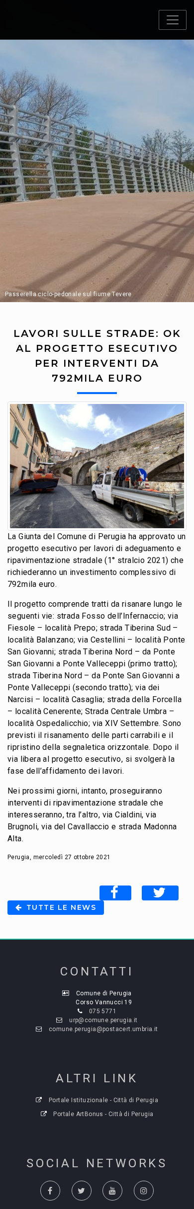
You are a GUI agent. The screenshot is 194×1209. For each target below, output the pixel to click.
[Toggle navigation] (173, 20)
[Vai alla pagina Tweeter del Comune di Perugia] (82, 1191)
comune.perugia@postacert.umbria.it (103, 1029)
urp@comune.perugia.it (103, 1020)
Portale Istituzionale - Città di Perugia (103, 1100)
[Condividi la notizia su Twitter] (160, 893)
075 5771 (102, 1011)
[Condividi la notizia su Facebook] (115, 893)
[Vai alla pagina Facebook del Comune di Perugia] (50, 1191)
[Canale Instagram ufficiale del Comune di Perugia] (144, 1191)
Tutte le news (59, 907)
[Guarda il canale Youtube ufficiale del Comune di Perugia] (112, 1191)
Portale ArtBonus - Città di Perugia (103, 1114)
